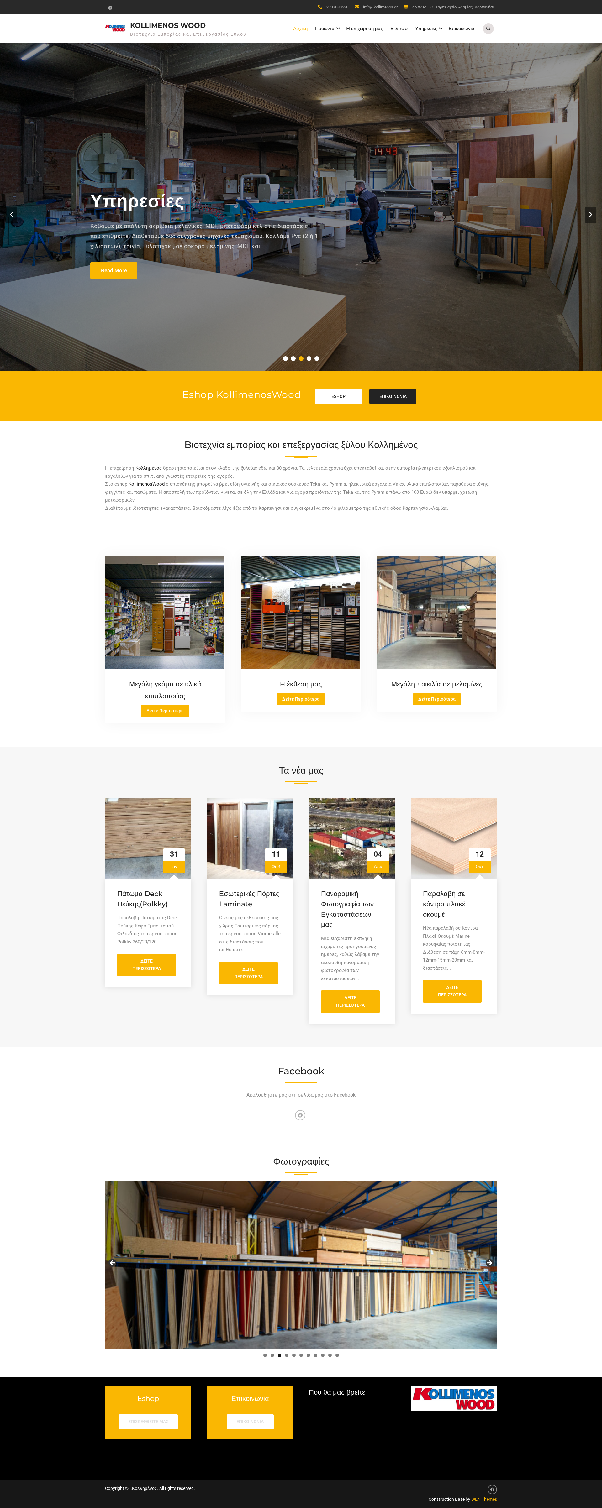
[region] (301, 1265)
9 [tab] (323, 1355)
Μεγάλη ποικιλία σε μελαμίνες (437, 684)
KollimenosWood (147, 484)
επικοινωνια (393, 396)
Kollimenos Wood (168, 25)
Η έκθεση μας (301, 684)
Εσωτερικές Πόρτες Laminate (249, 899)
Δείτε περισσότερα (154, 967)
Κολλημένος (148, 468)
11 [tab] (337, 1355)
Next (489, 1263)
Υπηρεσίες (426, 28)
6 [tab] (301, 1355)
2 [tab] (272, 1355)
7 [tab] (308, 1355)
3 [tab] (279, 1355)
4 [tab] (286, 1355)
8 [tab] (315, 1355)
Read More (114, 270)
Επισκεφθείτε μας (148, 1421)
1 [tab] (265, 1355)
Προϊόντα (325, 28)
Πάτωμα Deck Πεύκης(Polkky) (142, 899)
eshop (338, 396)
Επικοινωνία (461, 28)
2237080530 (337, 7)
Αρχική (300, 28)
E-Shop (399, 28)
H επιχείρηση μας (364, 28)
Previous (113, 1263)
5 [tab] (294, 1355)
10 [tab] (330, 1355)
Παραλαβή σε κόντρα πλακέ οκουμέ (444, 904)
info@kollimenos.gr (380, 7)
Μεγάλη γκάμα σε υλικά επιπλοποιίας (255, 228)
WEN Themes (484, 1499)
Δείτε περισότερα (167, 712)
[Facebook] (109, 7)
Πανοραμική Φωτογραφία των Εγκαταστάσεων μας (347, 909)
